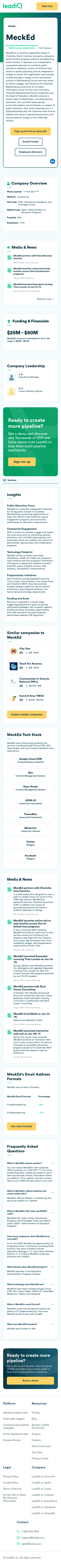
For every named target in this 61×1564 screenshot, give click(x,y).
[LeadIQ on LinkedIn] (53, 1558)
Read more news (44, 299)
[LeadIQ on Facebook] (49, 1558)
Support (36, 1434)
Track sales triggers (14, 1419)
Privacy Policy (10, 1476)
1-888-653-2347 (30, 1531)
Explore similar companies (27, 714)
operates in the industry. (27, 1270)
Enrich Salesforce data (15, 1434)
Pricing (36, 1412)
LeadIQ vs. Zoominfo (43, 1476)
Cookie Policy (10, 1482)
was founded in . (22, 1326)
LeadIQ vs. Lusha (41, 1489)
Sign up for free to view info (30, 131)
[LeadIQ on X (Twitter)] (51, 1558)
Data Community (41, 1446)
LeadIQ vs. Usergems (43, 1507)
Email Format (30, 141)
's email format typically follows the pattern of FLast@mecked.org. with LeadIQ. (28, 1309)
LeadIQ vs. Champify (43, 1513)
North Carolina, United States (22, 48)
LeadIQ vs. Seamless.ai (44, 1501)
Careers (36, 1440)
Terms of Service (12, 1489)
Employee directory (30, 152)
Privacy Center (40, 1458)
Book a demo (30, 1380)
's (28, 1218)
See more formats (21, 1126)
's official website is (29, 1196)
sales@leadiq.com (31, 1544)
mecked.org (41, 1198)
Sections (12, 480)
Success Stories (11, 1440)
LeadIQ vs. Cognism (43, 1495)
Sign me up (21, 461)
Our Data (37, 1452)
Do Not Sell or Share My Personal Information (14, 1498)
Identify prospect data (15, 1412)
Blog (34, 1419)
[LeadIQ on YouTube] (56, 1558)
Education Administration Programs (22, 45)
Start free (47, 6)
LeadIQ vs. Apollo (41, 1482)
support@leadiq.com (33, 1538)
